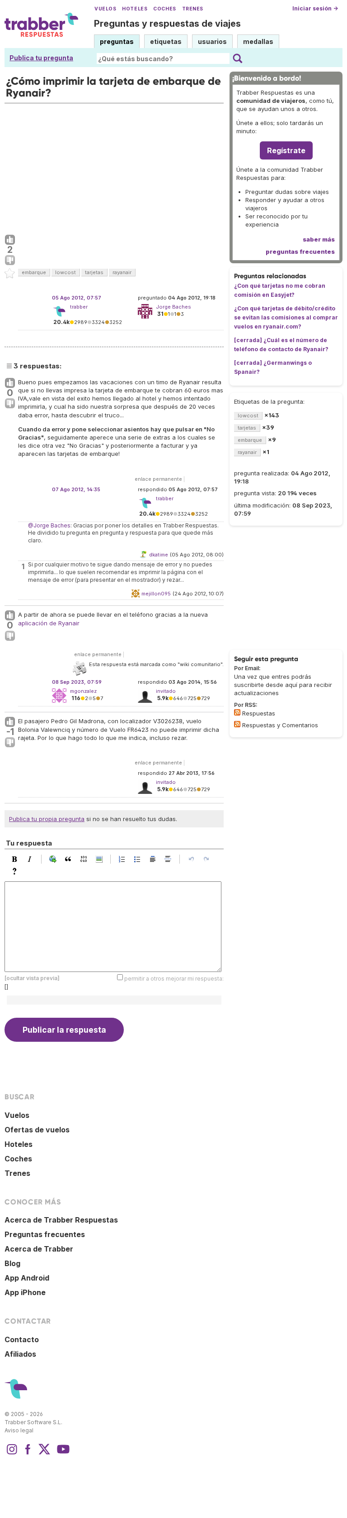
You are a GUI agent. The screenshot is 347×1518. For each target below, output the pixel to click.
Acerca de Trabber (39, 1248)
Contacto (22, 1339)
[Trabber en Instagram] (12, 1453)
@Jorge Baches (49, 525)
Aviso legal (19, 1430)
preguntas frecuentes (300, 251)
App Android (27, 1277)
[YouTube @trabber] (61, 1453)
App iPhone (25, 1292)
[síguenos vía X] (44, 1453)
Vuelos (105, 9)
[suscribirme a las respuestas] (237, 712)
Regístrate (286, 150)
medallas (258, 41)
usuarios (212, 41)
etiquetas (166, 41)
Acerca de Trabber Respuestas (61, 1219)
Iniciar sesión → (315, 8)
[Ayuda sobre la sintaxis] (16, 871)
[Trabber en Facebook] (28, 1453)
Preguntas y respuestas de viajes (167, 23)
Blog (12, 1263)
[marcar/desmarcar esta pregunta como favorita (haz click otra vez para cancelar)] (10, 273)
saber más (319, 239)
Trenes (192, 9)
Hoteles (134, 9)
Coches (164, 9)
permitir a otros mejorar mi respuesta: (174, 978)
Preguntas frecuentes (45, 1234)
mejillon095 (156, 593)
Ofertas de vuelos (37, 1129)
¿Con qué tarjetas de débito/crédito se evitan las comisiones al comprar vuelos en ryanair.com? (286, 317)
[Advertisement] (114, 166)
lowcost (65, 272)
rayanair (122, 272)
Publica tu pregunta (41, 58)
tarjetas (94, 272)
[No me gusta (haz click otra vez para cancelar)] (10, 260)
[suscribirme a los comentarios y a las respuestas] (237, 724)
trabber (79, 307)
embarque (34, 272)
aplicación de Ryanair (49, 623)
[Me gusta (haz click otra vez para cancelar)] (10, 240)
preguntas (117, 41)
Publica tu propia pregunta (46, 818)
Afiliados (20, 1353)
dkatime (158, 554)
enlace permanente (158, 479)
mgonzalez (83, 691)
